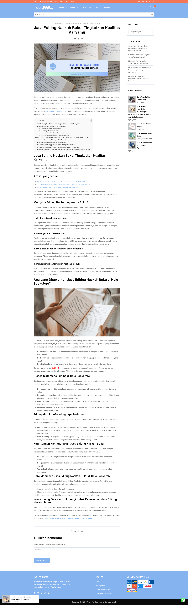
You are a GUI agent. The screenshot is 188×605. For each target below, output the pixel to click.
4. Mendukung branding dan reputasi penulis (55, 135)
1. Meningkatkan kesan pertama (51, 128)
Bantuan (107, 7)
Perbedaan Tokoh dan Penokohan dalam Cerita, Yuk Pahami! (138, 78)
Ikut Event (87, 7)
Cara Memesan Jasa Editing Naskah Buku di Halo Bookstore (59, 147)
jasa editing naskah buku (55, 111)
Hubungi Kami (100, 586)
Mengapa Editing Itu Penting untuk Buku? (53, 126)
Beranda (56, 23)
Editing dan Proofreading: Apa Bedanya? (52, 142)
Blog (97, 7)
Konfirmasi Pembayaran (104, 594)
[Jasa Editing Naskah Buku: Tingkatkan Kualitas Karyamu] (82, 38)
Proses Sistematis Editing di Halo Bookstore (53, 140)
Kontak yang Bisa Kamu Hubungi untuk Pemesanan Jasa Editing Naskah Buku (65, 149)
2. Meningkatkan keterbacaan (50, 131)
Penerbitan (74, 7)
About (98, 582)
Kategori (61, 7)
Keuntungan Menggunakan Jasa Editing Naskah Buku (57, 145)
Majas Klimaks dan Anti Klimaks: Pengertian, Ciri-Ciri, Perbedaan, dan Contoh (139, 70)
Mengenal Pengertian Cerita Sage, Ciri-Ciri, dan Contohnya (139, 62)
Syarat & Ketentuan (103, 590)
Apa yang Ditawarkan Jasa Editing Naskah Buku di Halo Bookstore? (62, 137)
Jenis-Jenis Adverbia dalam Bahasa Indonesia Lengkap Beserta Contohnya (138, 48)
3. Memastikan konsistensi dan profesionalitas (56, 133)
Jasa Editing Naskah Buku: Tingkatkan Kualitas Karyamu (58, 124)
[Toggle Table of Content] (88, 121)
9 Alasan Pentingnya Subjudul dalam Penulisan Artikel (139, 56)
